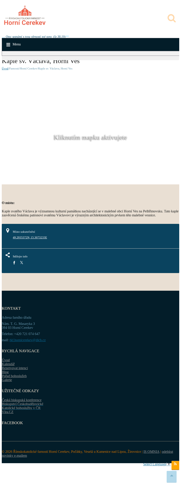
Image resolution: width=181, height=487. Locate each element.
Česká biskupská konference (21, 400)
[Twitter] (22, 263)
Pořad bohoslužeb (14, 376)
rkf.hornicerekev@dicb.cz (27, 340)
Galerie (7, 380)
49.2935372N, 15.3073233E (30, 237)
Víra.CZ (7, 412)
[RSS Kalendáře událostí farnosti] (175, 465)
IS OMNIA (151, 451)
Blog (5, 372)
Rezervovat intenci (15, 368)
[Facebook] (14, 263)
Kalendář (8, 364)
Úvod (5, 68)
